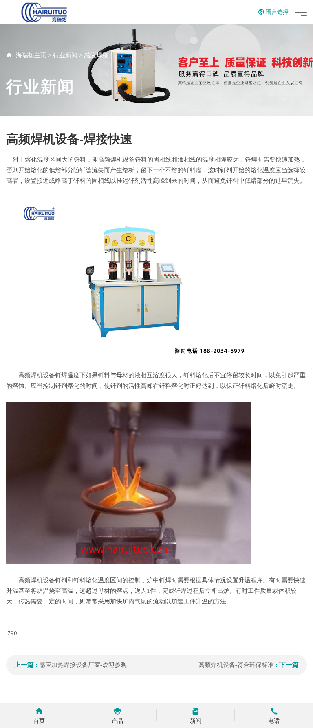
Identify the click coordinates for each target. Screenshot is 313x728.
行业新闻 (65, 55)
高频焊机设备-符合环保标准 (236, 665)
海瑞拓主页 (31, 55)
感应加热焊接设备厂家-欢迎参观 (83, 665)
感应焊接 (96, 55)
